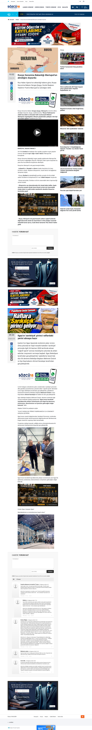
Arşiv (26, 1)
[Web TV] (80, 1)
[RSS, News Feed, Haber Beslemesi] (82, 716)
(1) (27, 595)
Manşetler (13, 1)
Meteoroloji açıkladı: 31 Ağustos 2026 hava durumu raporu (40, 14)
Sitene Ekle (31, 1)
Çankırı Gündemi (28, 7)
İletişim (46, 716)
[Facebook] (11, 83)
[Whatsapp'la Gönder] (11, 91)
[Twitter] (11, 86)
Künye (41, 716)
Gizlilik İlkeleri (53, 716)
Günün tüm (79, 14)
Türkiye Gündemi (50, 7)
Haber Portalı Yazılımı (15, 727)
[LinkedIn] (11, 88)
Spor (59, 7)
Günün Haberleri (20, 1)
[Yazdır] (11, 96)
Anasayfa (36, 716)
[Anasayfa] (8, 1)
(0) (30, 595)
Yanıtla (23, 595)
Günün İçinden (39, 7)
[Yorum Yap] (11, 99)
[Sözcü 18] (14, 7)
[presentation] (13, 14)
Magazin (65, 7)
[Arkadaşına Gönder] (11, 94)
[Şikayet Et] (51, 596)
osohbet (11, 722)
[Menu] (73, 7)
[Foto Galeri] (83, 1)
